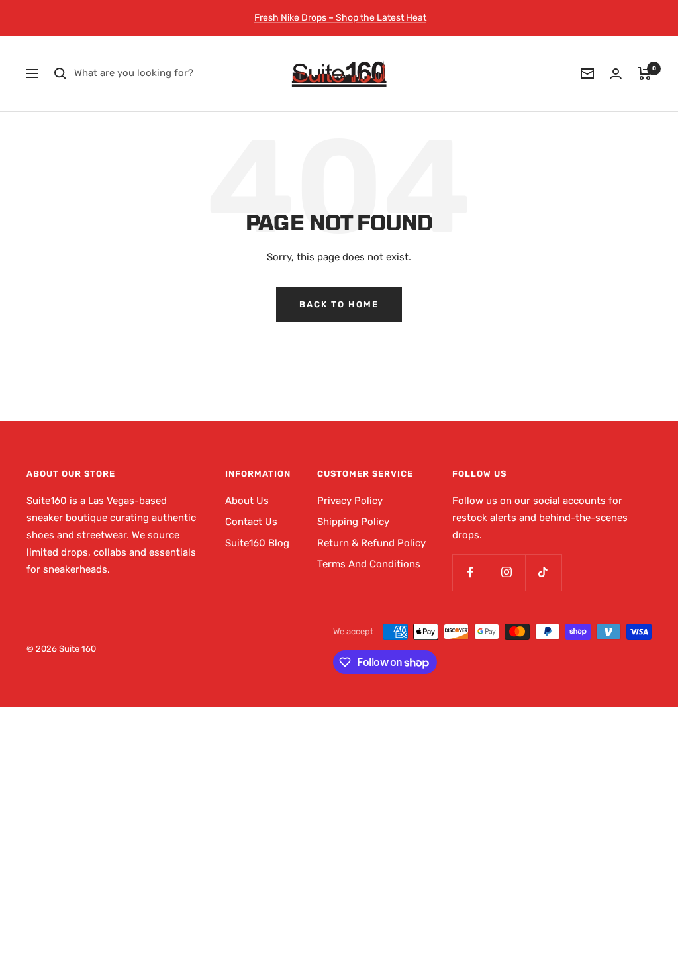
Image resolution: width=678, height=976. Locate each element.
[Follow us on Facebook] (470, 572)
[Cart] (645, 73)
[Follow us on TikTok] (543, 572)
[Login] (616, 73)
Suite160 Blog (257, 543)
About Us (247, 501)
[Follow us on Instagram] (507, 572)
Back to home (339, 304)
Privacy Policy (350, 501)
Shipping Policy (353, 522)
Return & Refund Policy (371, 543)
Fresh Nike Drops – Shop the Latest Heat (340, 17)
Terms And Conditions (368, 564)
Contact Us (251, 522)
